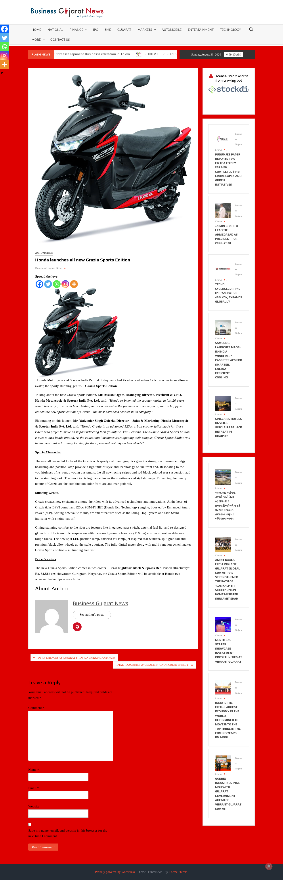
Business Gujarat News (48, 268)
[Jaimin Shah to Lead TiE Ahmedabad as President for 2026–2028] (223, 210)
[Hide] (2, 73)
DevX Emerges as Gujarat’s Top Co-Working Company (77, 657)
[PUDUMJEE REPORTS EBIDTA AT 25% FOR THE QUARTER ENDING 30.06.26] (115, 54)
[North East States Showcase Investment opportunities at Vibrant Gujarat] (223, 624)
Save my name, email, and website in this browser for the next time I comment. (67, 833)
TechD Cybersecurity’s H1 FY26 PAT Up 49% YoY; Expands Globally (228, 293)
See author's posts (92, 614)
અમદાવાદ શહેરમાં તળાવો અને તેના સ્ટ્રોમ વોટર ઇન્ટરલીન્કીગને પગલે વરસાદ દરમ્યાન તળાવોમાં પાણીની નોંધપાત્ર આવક (227, 505)
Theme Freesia (178, 872)
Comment (36, 707)
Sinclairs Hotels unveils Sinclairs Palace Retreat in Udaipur (228, 427)
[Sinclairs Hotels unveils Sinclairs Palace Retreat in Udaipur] (223, 403)
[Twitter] (48, 284)
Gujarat (124, 29)
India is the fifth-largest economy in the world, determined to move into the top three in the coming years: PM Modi (228, 720)
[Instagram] (65, 284)
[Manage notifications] (268, 866)
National (55, 29)
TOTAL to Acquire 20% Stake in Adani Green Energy (152, 664)
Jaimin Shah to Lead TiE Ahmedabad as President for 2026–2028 (226, 234)
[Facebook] (39, 284)
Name (33, 769)
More (36, 39)
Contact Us (60, 39)
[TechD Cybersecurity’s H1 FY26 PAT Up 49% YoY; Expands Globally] (223, 268)
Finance (76, 29)
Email (33, 788)
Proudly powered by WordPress (115, 872)
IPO (95, 29)
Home (36, 29)
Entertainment (201, 29)
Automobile (172, 29)
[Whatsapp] (57, 284)
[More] (74, 284)
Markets (145, 29)
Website (33, 806)
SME (108, 29)
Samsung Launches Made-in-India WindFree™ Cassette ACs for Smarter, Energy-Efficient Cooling (228, 360)
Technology (230, 29)
